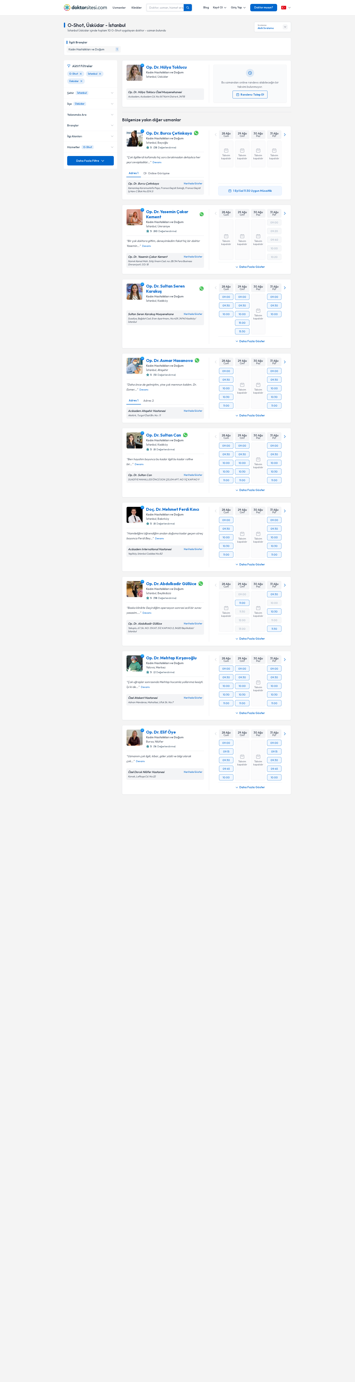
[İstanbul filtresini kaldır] (100, 73)
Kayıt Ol (218, 7)
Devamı (157, 162)
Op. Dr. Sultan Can (163, 435)
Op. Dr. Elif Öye (161, 732)
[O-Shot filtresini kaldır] (80, 73)
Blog (206, 7)
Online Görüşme (158, 173)
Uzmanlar (119, 7)
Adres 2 (148, 400)
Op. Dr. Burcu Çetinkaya (169, 133)
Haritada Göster (193, 183)
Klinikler (136, 7)
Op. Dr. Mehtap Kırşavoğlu (171, 657)
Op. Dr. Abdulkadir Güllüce (171, 583)
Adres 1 (133, 173)
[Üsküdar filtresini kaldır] (81, 81)
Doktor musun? (263, 7)
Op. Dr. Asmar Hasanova (169, 360)
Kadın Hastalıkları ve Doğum (164, 72)
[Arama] (188, 7)
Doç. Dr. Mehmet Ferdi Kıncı (172, 509)
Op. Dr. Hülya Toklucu (166, 67)
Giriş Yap (236, 7)
